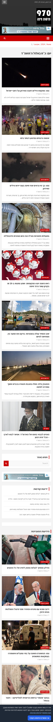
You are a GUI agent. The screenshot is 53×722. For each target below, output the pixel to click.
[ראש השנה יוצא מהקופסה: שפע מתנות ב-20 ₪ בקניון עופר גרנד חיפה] (26, 265)
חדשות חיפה (45, 180)
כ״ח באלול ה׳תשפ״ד (42, 94)
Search (6, 463)
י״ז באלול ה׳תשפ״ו (43, 571)
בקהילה (46, 428)
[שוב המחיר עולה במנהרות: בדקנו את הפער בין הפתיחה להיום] (26, 315)
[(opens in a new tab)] (26, 72)
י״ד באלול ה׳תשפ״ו (43, 615)
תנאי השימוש (47, 712)
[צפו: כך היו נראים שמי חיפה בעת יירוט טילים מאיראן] (26, 167)
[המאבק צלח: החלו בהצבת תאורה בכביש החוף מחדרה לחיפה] (26, 366)
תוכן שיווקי (45, 277)
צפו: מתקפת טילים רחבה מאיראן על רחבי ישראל (27, 90)
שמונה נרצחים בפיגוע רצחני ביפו (34, 138)
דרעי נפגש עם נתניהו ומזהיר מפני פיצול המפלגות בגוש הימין (29, 509)
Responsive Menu (4, 2)
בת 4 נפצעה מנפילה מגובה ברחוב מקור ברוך (34, 514)
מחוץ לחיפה (45, 85)
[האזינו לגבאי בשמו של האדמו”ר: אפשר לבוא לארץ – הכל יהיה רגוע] (26, 416)
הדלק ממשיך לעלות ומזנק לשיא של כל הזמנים (33, 494)
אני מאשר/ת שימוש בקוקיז (39, 718)
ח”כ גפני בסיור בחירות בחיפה (39, 504)
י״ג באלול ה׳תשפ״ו (43, 659)
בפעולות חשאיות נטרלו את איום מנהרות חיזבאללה (26, 236)
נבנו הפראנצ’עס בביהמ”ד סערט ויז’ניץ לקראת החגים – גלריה (28, 499)
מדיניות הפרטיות (35, 712)
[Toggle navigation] (48, 38)
